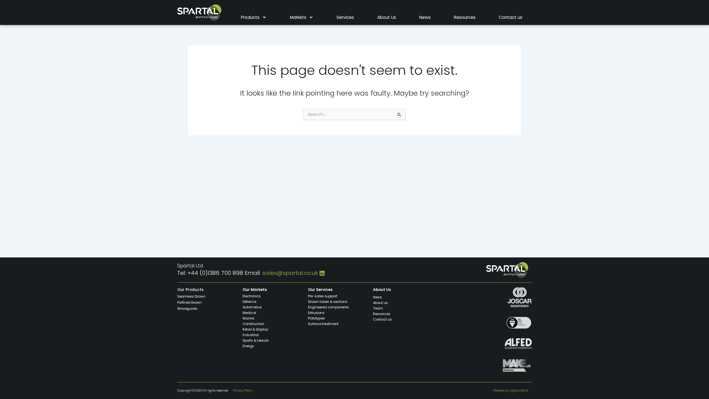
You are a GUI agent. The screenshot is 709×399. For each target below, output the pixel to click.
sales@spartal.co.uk (290, 273)
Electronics (252, 296)
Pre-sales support (322, 296)
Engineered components (328, 307)
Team (378, 308)
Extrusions (316, 313)
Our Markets (255, 289)
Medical (249, 313)
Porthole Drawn (189, 302)
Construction (253, 324)
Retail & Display (255, 329)
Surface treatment (323, 324)
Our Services (320, 289)
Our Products (190, 289)
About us (380, 303)
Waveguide (187, 308)
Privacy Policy (243, 390)
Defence (249, 302)
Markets (298, 17)
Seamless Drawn (191, 296)
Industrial (251, 335)
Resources (465, 17)
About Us (386, 17)
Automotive (252, 307)
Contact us (510, 17)
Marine (248, 318)
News (425, 17)
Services (345, 17)
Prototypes (316, 318)
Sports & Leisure (255, 340)
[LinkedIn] (322, 273)
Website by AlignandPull (510, 390)
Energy (248, 346)
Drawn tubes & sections (327, 302)
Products (250, 17)
